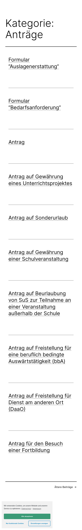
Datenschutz (26, 509)
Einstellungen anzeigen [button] (39, 523)
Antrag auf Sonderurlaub (38, 218)
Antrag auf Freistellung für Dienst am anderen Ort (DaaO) (39, 402)
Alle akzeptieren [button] (27, 516)
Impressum (37, 509)
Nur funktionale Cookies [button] (15, 523)
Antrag (16, 142)
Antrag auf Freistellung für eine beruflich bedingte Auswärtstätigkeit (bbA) (39, 354)
